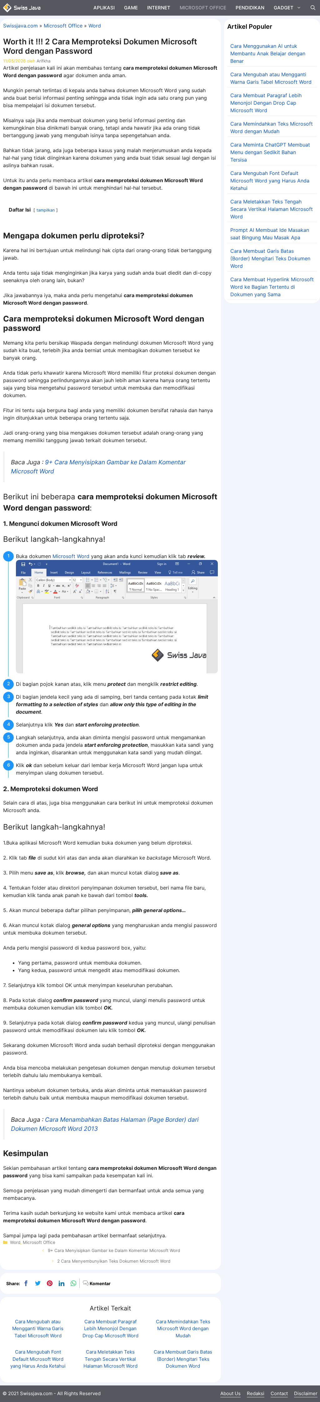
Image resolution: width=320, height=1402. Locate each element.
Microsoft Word (70, 556)
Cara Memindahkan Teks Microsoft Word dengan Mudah (183, 1329)
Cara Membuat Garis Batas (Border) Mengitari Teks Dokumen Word (183, 1359)
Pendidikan (250, 8)
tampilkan (46, 210)
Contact (279, 1393)
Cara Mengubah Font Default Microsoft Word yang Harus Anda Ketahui (38, 1359)
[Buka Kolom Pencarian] (313, 8)
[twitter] (38, 1283)
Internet (158, 8)
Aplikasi (104, 8)
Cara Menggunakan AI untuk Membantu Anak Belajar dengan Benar (267, 53)
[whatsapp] (73, 1283)
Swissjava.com (20, 25)
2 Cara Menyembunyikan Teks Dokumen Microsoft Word (113, 1261)
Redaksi (255, 1393)
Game (131, 8)
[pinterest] (50, 1283)
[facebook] (26, 1283)
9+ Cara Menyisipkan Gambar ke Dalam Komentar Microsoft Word (114, 1250)
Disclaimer (306, 1393)
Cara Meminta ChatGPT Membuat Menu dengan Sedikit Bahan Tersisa (270, 152)
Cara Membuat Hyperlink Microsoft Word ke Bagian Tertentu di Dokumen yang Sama (272, 286)
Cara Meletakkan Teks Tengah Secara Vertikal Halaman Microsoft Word (110, 1359)
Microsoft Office (203, 8)
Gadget (283, 8)
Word (94, 25)
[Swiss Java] (22, 8)
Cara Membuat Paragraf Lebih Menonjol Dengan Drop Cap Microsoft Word (110, 1329)
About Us (230, 1393)
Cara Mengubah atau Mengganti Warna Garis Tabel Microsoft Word (37, 1329)
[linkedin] (62, 1283)
